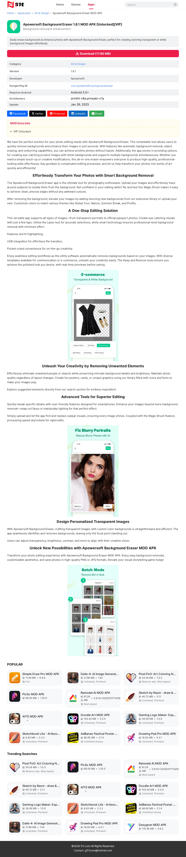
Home (60, 4)
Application (24, 13)
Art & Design (42, 13)
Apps (91, 4)
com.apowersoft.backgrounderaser (92, 85)
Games (75, 4)
